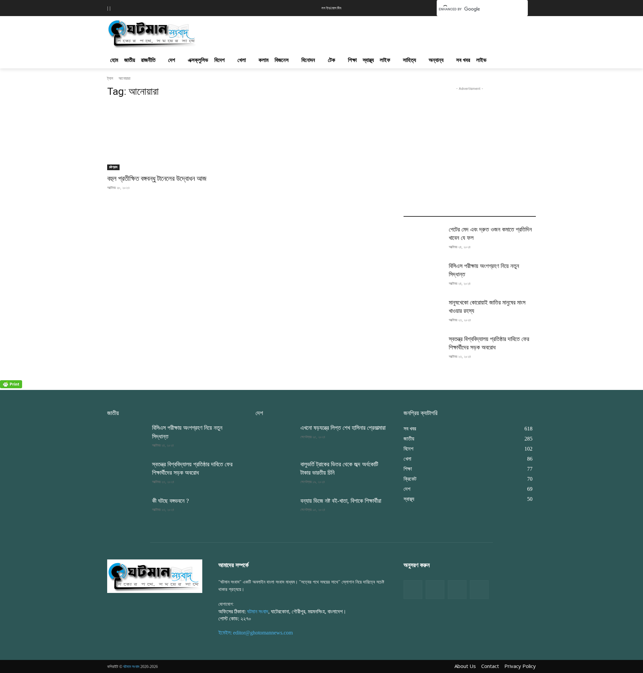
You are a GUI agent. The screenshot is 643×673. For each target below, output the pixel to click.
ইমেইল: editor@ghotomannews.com (255, 632)
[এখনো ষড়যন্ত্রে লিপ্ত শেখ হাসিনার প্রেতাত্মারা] (275, 438)
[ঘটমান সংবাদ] (171, 32)
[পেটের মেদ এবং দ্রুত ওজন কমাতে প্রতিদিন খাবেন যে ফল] (423, 239)
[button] (421, 7)
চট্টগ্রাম (113, 167)
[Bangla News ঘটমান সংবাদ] (154, 576)
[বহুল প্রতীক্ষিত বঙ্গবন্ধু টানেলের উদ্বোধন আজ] (173, 137)
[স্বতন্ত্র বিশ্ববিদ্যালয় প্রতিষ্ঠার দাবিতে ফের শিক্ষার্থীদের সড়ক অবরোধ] (423, 349)
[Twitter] (435, 589)
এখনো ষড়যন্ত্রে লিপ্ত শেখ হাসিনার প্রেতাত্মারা (342, 427)
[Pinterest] (479, 589)
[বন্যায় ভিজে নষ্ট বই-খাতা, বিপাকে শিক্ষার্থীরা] (275, 511)
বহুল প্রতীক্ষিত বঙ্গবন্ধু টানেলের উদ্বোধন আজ (157, 179)
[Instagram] (457, 589)
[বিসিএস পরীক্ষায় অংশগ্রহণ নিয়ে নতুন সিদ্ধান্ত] (423, 276)
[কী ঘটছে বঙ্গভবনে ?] (127, 511)
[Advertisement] (358, 32)
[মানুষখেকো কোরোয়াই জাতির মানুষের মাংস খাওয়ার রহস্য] (423, 312)
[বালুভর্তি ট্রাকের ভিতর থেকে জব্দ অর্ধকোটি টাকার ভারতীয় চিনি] (275, 474)
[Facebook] (413, 589)
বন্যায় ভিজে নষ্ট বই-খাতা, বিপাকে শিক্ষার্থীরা (340, 500)
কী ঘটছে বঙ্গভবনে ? (170, 500)
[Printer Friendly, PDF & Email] (11, 386)
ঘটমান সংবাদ (257, 611)
